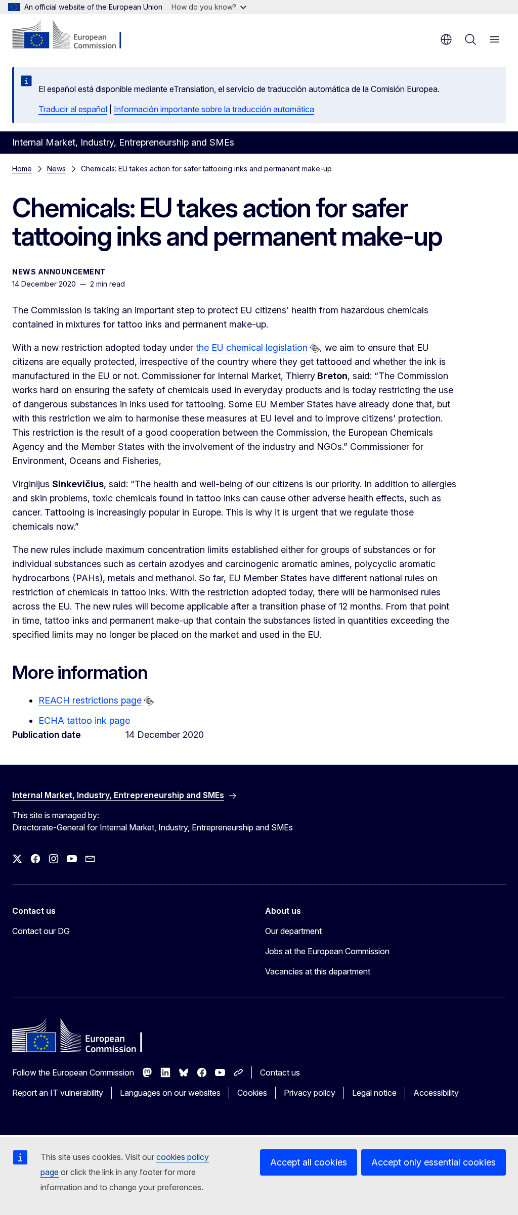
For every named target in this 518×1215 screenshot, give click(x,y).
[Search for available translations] (315, 348)
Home (22, 168)
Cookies (252, 1093)
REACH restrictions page (90, 700)
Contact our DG (41, 931)
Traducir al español (72, 109)
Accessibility (436, 1093)
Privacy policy (309, 1093)
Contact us (280, 1072)
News (56, 168)
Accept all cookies (308, 1162)
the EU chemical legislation (252, 347)
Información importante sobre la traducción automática (214, 109)
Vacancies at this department (317, 971)
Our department (293, 931)
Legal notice (374, 1093)
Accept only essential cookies (433, 1162)
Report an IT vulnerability (57, 1093)
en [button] (446, 39)
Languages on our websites (170, 1093)
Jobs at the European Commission (327, 951)
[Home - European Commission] (73, 35)
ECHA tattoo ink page (84, 720)
